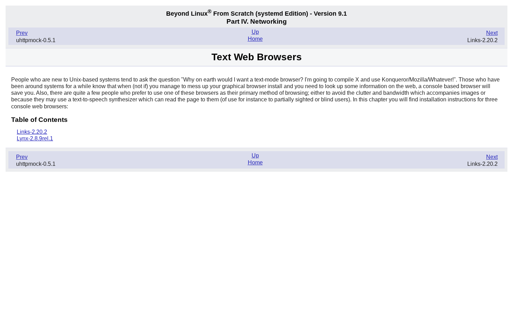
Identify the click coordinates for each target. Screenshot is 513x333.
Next (492, 33)
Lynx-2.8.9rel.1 (35, 138)
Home (255, 39)
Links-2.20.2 (32, 132)
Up (255, 32)
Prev (22, 33)
